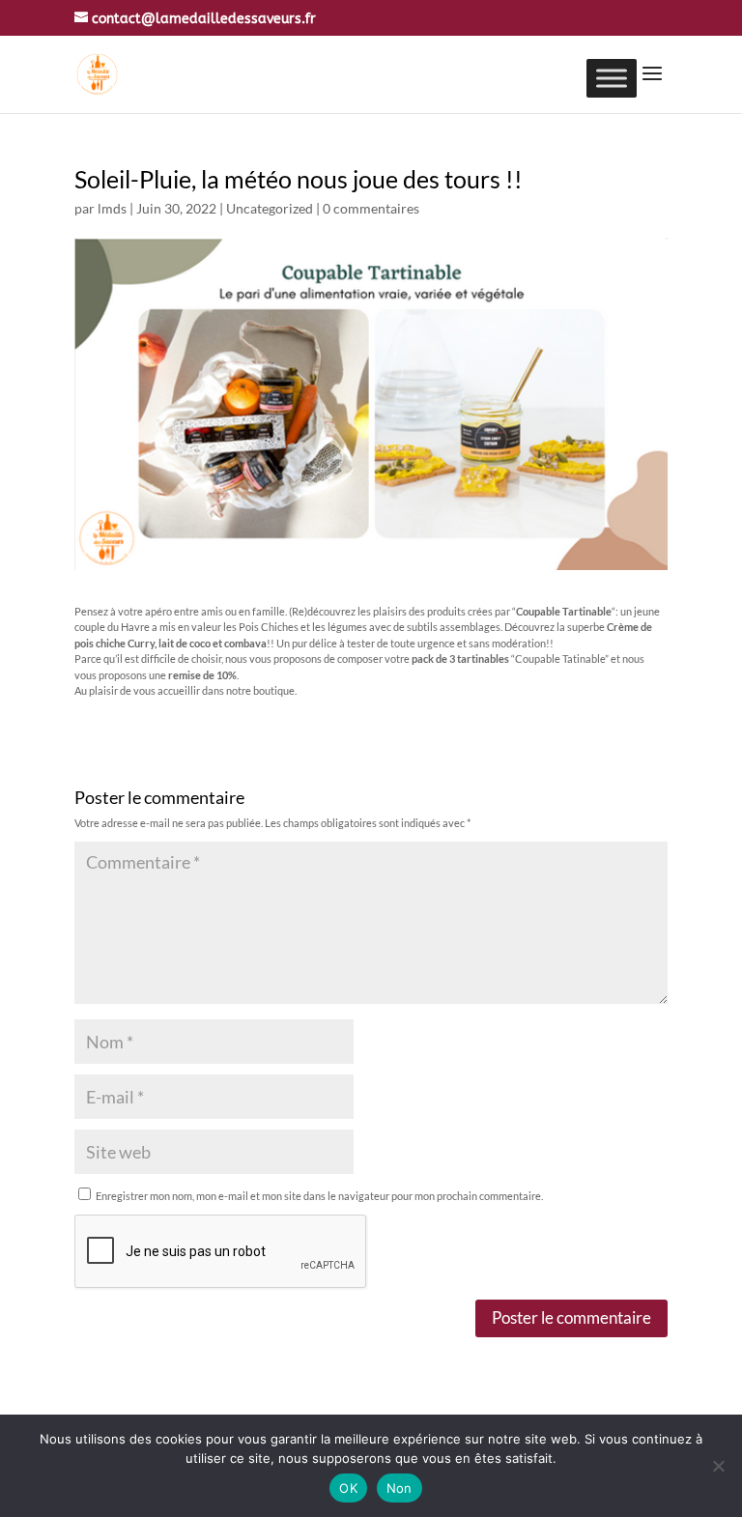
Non (399, 1488)
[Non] (718, 1465)
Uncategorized (269, 208)
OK (348, 1488)
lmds (112, 208)
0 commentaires (371, 208)
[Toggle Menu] (611, 78)
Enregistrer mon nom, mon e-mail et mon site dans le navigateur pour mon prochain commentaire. (319, 1195)
